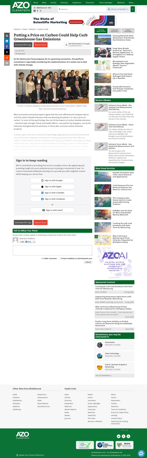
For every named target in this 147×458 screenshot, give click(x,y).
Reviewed (21, 53)
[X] (7, 52)
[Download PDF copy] (7, 35)
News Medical (42, 403)
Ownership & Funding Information (119, 422)
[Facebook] (7, 46)
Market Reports (70, 409)
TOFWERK (103, 292)
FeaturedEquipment (114, 30)
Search (113, 397)
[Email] (7, 63)
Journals (68, 418)
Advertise (114, 406)
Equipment (69, 403)
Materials (91, 412)
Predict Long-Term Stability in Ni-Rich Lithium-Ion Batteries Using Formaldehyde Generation (113, 323)
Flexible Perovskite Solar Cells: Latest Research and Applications (123, 174)
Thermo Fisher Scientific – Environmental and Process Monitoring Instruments (113, 313)
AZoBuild (16, 406)
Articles (67, 397)
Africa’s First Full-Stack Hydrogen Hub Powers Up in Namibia (122, 76)
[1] (103, 40)
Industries (92, 409)
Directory (68, 400)
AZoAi (39, 400)
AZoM (15, 394)
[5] (103, 90)
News (25, 29)
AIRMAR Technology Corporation (111, 302)
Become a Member (95, 421)
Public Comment (50, 258)
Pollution (32, 29)
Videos (90, 394)
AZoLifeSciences (43, 406)
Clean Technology (112, 353)
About (113, 394)
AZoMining (17, 409)
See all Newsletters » (104, 375)
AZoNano (16, 397)
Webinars (68, 406)
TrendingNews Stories (101, 30)
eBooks (67, 415)
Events (90, 397)
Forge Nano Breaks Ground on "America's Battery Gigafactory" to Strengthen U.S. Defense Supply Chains (123, 52)
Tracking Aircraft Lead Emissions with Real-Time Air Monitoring (122, 225)
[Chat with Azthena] (141, 453)
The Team (91, 418)
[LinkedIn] (7, 41)
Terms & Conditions (118, 409)
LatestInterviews (127, 30)
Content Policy (116, 418)
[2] (103, 52)
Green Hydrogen (94, 403)
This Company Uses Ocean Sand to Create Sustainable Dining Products (122, 201)
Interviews (92, 400)
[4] (103, 78)
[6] (103, 240)
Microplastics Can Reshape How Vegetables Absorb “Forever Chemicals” (123, 64)
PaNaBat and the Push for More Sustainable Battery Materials (122, 212)
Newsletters (115, 400)
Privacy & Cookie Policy (119, 412)
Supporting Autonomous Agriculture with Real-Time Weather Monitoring (113, 297)
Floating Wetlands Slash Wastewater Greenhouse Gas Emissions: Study (123, 38)
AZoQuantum (42, 397)
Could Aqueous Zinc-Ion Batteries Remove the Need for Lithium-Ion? (123, 187)
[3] (103, 65)
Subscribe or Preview (113, 345)
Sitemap (114, 415)
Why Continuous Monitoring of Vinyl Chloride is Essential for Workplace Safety (123, 239)
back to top (124, 430)
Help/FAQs (92, 415)
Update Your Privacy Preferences (31, 455)
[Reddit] (7, 57)
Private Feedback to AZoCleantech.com (76, 258)
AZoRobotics (17, 400)
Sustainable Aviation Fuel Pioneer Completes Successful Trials (123, 88)
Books (67, 412)
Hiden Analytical (105, 329)
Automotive (110, 342)
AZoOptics (16, 403)
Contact (114, 403)
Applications (92, 406)
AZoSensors (41, 394)
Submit (88, 262)
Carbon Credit (42, 29)
